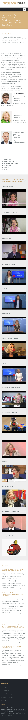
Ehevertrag (6, 167)
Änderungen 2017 (6, 313)
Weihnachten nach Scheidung (9, 412)
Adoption (6, 169)
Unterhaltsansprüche (7, 486)
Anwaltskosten (7, 165)
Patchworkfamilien (7, 437)
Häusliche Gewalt (6, 238)
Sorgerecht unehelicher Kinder (10, 338)
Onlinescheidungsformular (11, 161)
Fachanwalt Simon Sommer (13, 57)
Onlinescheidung (8, 159)
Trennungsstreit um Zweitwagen (10, 536)
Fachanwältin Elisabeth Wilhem (9, 55)
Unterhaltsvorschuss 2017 (8, 264)
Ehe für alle (5, 289)
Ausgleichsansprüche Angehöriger (11, 387)
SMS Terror (4, 461)
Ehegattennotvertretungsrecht (10, 212)
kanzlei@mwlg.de (9, 105)
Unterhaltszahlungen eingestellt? (10, 511)
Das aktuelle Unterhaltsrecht (11, 163)
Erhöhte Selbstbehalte (7, 186)
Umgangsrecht (5, 363)
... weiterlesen (20, 589)
